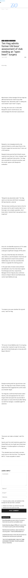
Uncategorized (12, 40)
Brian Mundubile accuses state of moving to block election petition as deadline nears (13, 521)
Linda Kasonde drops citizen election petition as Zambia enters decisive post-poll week (14, 535)
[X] (6, 60)
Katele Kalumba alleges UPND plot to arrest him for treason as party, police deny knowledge (14, 525)
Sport (7, 9)
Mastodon (2, 0)
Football (6, 40)
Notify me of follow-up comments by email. (13, 505)
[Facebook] (3, 60)
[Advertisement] (14, 25)
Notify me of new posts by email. (11, 507)
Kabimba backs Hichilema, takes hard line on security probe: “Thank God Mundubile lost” (13, 530)
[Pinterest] (10, 60)
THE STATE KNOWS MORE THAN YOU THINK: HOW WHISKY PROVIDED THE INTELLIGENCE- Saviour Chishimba (13, 541)
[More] (17, 60)
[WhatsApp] (13, 60)
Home (3, 9)
